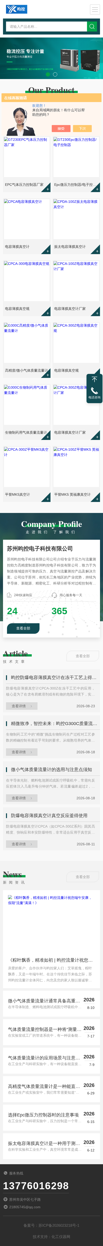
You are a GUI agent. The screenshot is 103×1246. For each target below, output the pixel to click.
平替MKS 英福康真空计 (72, 494)
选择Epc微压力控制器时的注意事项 (43, 1114)
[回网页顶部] (94, 379)
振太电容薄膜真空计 (70, 247)
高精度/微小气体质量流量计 (26, 370)
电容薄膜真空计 (17, 247)
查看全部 (23, 628)
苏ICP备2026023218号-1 (58, 1225)
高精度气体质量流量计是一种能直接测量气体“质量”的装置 (44, 1087)
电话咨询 (94, 397)
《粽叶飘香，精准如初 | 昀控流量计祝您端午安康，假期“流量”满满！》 (50, 961)
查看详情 (19, 706)
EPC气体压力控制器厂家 (24, 185)
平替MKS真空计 (17, 494)
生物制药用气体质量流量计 (26, 432)
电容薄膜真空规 (17, 309)
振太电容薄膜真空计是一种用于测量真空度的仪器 (44, 1144)
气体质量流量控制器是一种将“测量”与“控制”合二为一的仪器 (43, 1030)
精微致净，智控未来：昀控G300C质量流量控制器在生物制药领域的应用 (55, 723)
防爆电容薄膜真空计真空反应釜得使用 (49, 815)
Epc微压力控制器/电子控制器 (76, 185)
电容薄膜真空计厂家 (70, 309)
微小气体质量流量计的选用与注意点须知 (51, 769)
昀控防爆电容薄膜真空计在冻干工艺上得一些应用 (55, 677)
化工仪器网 (61, 1236)
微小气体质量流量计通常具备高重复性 (44, 1001)
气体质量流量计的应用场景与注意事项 (44, 1058)
